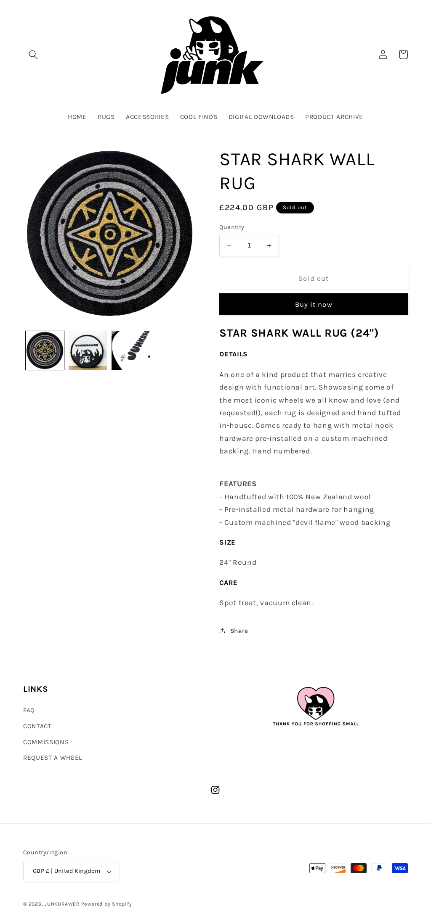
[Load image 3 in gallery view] (131, 350)
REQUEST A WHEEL (52, 757)
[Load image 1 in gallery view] (45, 350)
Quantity (232, 227)
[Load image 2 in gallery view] (88, 350)
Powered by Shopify (106, 904)
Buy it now (314, 304)
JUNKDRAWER (62, 904)
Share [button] (239, 631)
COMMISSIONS (46, 742)
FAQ (29, 710)
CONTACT (37, 726)
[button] (33, 55)
